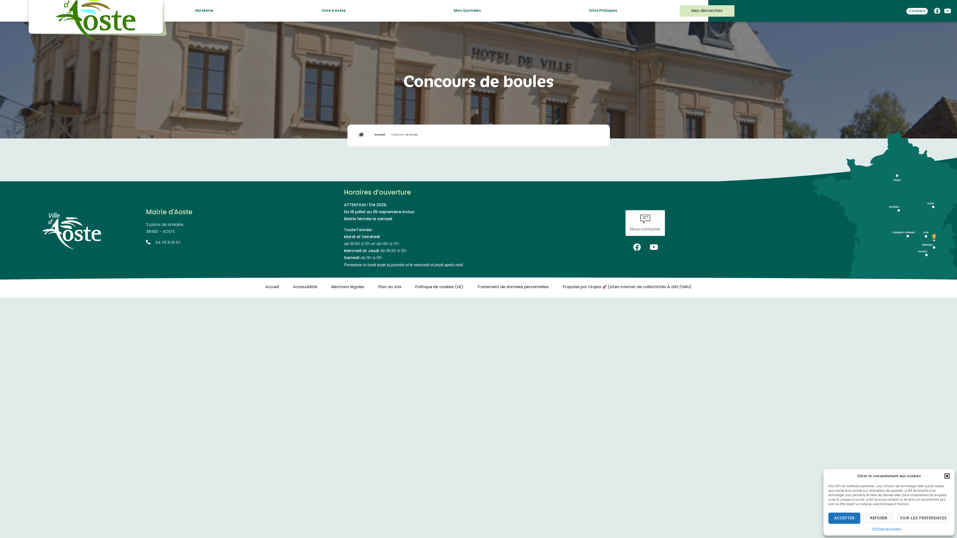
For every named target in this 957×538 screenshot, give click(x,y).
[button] (947, 475)
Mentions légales (347, 287)
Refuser (878, 518)
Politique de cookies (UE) (439, 287)
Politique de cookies (886, 529)
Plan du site (389, 287)
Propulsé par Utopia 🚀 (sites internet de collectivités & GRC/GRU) (627, 287)
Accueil (380, 135)
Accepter (844, 518)
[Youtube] (947, 9)
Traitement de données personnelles (513, 287)
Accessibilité (305, 287)
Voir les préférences (923, 518)
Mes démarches (706, 11)
